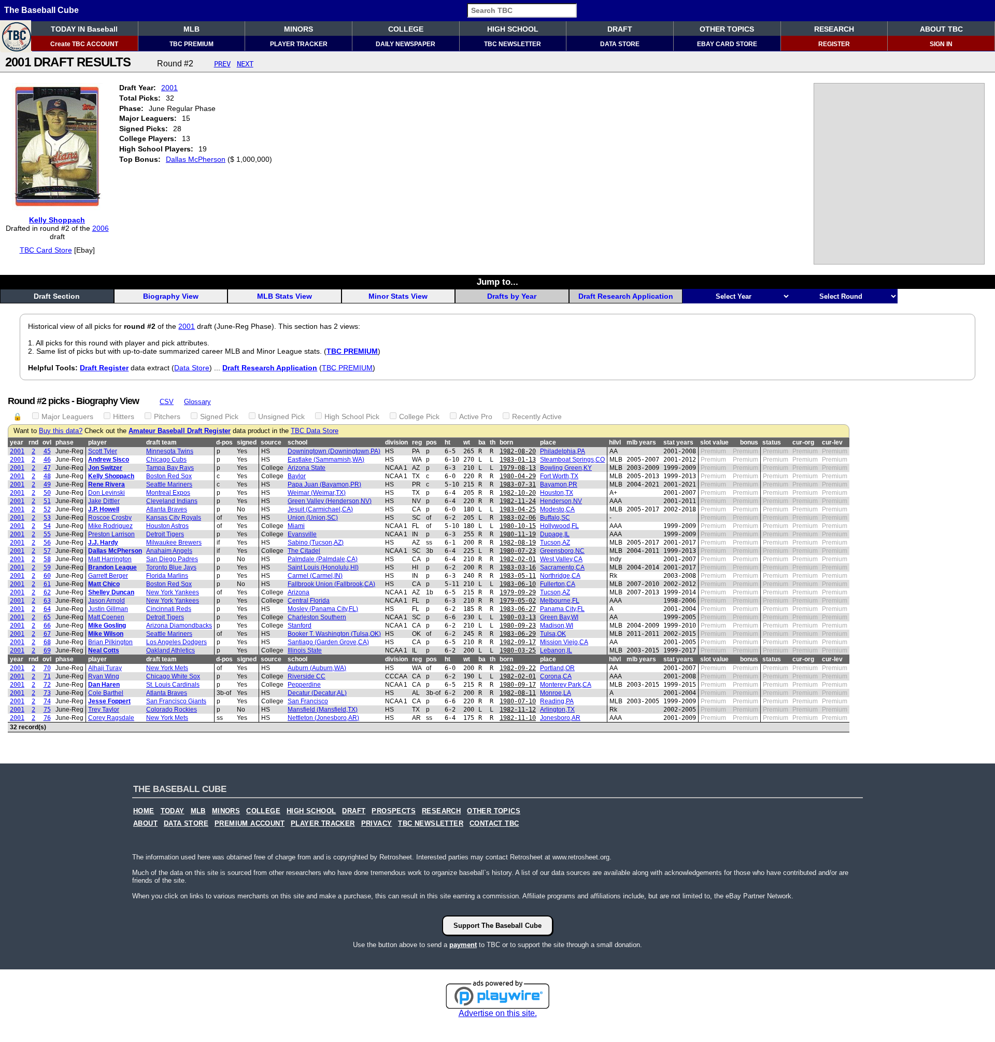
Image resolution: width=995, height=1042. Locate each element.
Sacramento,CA (562, 567)
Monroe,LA (555, 693)
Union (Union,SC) (313, 517)
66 (47, 625)
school (297, 442)
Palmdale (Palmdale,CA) (323, 559)
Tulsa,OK (553, 633)
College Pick (419, 416)
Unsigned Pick (281, 416)
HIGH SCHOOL (512, 29)
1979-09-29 (518, 592)
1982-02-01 (518, 559)
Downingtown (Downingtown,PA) (334, 451)
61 (47, 584)
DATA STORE (619, 44)
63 (47, 600)
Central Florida (309, 600)
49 (47, 484)
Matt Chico (104, 584)
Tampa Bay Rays (170, 467)
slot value (714, 442)
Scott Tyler (102, 451)
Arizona (298, 592)
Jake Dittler (104, 501)
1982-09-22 (518, 668)
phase (64, 442)
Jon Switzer (105, 467)
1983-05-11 (518, 575)
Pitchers (167, 416)
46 (47, 459)
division (396, 442)
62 (47, 592)
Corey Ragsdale (111, 717)
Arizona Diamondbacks (179, 625)
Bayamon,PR (558, 484)
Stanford (299, 625)
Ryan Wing (103, 676)
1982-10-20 (518, 492)
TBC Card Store (46, 250)
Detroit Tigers (165, 534)
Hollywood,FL (559, 526)
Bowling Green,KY (566, 467)
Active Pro (475, 416)
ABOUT (145, 823)
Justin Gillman (108, 609)
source (271, 442)
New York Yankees (172, 592)
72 (47, 684)
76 (47, 717)
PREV (222, 64)
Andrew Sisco (108, 459)
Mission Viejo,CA (564, 642)
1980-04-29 (518, 476)
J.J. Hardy (103, 542)
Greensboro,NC (562, 550)
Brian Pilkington (110, 642)
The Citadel (304, 550)
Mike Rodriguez (110, 526)
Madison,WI (556, 625)
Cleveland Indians (171, 501)
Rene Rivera (106, 484)
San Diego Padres (172, 559)
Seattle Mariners (169, 484)
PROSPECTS (394, 811)
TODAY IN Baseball (84, 29)
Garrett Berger (108, 575)
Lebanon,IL (556, 650)
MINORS (298, 29)
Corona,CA (556, 676)
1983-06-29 (518, 633)
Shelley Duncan (111, 592)
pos (431, 442)
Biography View (170, 296)
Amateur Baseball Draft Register (180, 431)
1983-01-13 (518, 459)
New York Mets (167, 668)
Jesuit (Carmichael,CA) (320, 509)
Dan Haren (104, 684)
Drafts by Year (511, 296)
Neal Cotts (103, 650)
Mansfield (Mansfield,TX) (323, 709)
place (548, 442)
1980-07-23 (518, 550)
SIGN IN (941, 44)
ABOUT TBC (941, 29)
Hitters (123, 416)
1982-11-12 (518, 709)
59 (47, 567)
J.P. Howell (103, 509)
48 (47, 476)
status (771, 442)
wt (466, 442)
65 (47, 617)
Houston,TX (556, 492)
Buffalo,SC (555, 517)
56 (47, 542)
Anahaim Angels (169, 550)
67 (47, 633)
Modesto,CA (557, 509)
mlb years (641, 442)
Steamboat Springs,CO (572, 459)
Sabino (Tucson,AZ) (316, 542)
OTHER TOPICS (727, 29)
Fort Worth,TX (559, 476)
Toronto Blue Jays (171, 567)
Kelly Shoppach (57, 220)
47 (47, 467)
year (16, 442)
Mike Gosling (107, 625)
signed (247, 442)
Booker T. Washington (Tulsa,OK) (334, 633)
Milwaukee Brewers (174, 542)
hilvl (615, 442)
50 (47, 492)
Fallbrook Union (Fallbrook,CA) (331, 584)
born (506, 442)
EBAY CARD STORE (727, 44)
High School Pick (351, 416)
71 (47, 676)
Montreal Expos (168, 492)
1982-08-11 (518, 693)
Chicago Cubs (166, 459)
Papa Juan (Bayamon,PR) (324, 484)
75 (47, 709)
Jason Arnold (106, 600)
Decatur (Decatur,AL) (317, 693)
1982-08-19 (518, 542)
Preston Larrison (111, 534)
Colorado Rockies (171, 709)
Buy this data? (60, 431)
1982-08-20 (518, 451)
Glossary (197, 402)
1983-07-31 (518, 484)
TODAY (172, 811)
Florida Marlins (167, 575)
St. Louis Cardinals (173, 684)
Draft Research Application (625, 296)
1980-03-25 (518, 650)
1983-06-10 (518, 584)
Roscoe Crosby (110, 517)
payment (463, 945)
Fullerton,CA (557, 584)
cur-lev (832, 442)
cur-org (803, 442)
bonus (749, 442)
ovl (46, 442)
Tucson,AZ (555, 542)
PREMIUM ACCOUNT (250, 823)
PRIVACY (376, 823)
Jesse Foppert (109, 701)
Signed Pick (219, 416)
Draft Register (104, 368)
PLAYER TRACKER (299, 44)
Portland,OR (557, 668)
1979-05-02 (518, 600)
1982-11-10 (518, 717)
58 (47, 559)
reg (417, 442)
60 (47, 575)
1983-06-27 (518, 609)
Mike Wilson (105, 633)
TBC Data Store (314, 431)
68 (47, 642)
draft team (161, 442)
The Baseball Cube (41, 10)
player (97, 442)
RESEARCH (834, 29)
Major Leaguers (67, 416)
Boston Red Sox (169, 476)
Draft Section (57, 296)
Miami (296, 526)
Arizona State (306, 467)
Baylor (297, 476)
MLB (191, 29)
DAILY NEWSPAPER (405, 44)
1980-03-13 (518, 617)
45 (47, 451)
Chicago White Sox (173, 676)
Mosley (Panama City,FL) (323, 609)
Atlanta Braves (166, 509)
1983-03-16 (518, 567)
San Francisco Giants (176, 701)
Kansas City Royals (173, 517)
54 (47, 526)
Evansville (302, 534)
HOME (143, 811)
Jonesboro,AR (560, 717)
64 (47, 609)
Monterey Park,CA (565, 684)
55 (47, 534)
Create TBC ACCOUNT (84, 44)
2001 (169, 88)
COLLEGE (405, 29)
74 (47, 701)
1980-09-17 (518, 684)
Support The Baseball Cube (497, 925)
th (492, 442)
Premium (713, 451)
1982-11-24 (518, 501)
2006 (100, 228)
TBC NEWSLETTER (512, 44)
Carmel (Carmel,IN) (315, 575)
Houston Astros (167, 526)
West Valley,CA (561, 559)
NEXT (245, 64)
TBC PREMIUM (191, 44)
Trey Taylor (103, 709)
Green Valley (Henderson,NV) (330, 501)
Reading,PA (557, 701)
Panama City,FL (562, 609)
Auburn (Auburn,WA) (317, 668)
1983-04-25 (518, 509)
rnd (33, 442)
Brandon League (112, 567)
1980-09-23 (518, 625)
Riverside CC (306, 676)
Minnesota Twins (169, 451)
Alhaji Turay (105, 668)
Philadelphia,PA (562, 451)
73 (47, 693)
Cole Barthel (105, 693)
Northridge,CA (560, 575)
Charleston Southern (317, 617)
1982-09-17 (518, 642)
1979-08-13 (518, 467)
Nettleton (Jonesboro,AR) (323, 717)
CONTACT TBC (494, 823)
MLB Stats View (284, 296)
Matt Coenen (106, 617)
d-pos (224, 442)
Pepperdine (304, 684)
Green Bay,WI (559, 617)
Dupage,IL (555, 534)
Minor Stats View (398, 296)
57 (47, 550)
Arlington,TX (557, 709)
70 (47, 668)
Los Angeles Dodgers (176, 642)
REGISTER (834, 44)
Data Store (191, 368)
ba (482, 442)
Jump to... (497, 281)
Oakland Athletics (170, 650)
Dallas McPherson (195, 159)
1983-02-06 (518, 517)
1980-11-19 (518, 534)
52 (47, 509)
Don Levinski (106, 492)
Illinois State (305, 650)
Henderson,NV (561, 501)
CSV (167, 402)
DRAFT (619, 29)
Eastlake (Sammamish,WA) (326, 459)
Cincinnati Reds (168, 609)
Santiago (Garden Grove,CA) (328, 642)
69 (47, 650)
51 (47, 501)
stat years (678, 442)
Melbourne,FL (559, 600)
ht (447, 442)
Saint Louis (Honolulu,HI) (323, 567)
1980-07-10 (518, 701)
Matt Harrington (110, 559)
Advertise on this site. (498, 1013)
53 (47, 517)
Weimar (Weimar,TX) (317, 492)
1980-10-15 (518, 526)
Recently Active (537, 416)
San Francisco (308, 701)
